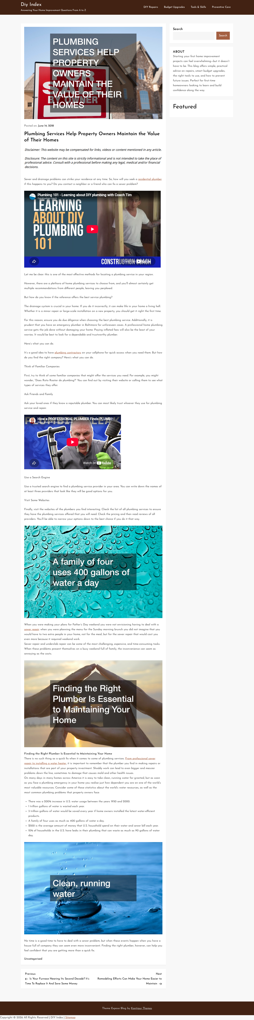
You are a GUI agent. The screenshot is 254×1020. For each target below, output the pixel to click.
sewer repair (31, 629)
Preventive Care (221, 7)
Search (178, 29)
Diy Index (31, 4)
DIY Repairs (151, 7)
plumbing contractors (68, 352)
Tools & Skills (198, 7)
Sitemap (70, 1017)
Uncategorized (33, 959)
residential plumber (150, 179)
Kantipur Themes (141, 1008)
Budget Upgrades (174, 7)
